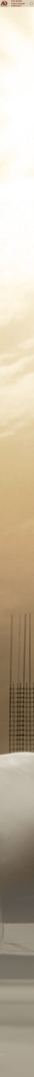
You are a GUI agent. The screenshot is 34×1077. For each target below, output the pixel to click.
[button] (1, 1054)
